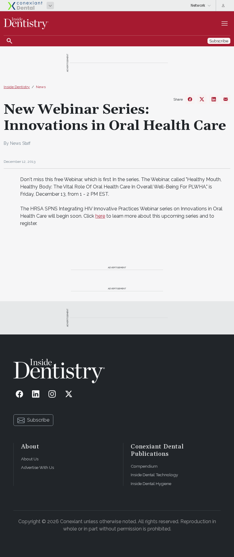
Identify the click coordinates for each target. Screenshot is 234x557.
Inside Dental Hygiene (151, 483)
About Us (29, 458)
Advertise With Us (37, 467)
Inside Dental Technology (154, 474)
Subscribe (38, 420)
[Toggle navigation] (224, 23)
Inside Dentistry (17, 87)
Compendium (144, 466)
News (41, 87)
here (100, 216)
